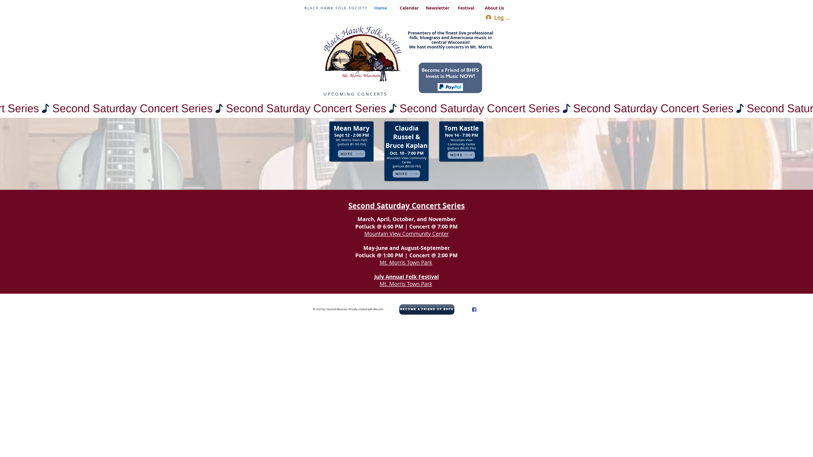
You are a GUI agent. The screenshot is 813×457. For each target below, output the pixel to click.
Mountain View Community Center (406, 233)
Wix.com (378, 309)
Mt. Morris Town (400, 283)
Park (426, 283)
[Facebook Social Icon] (474, 309)
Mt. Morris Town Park (406, 262)
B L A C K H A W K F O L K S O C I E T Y (335, 8)
